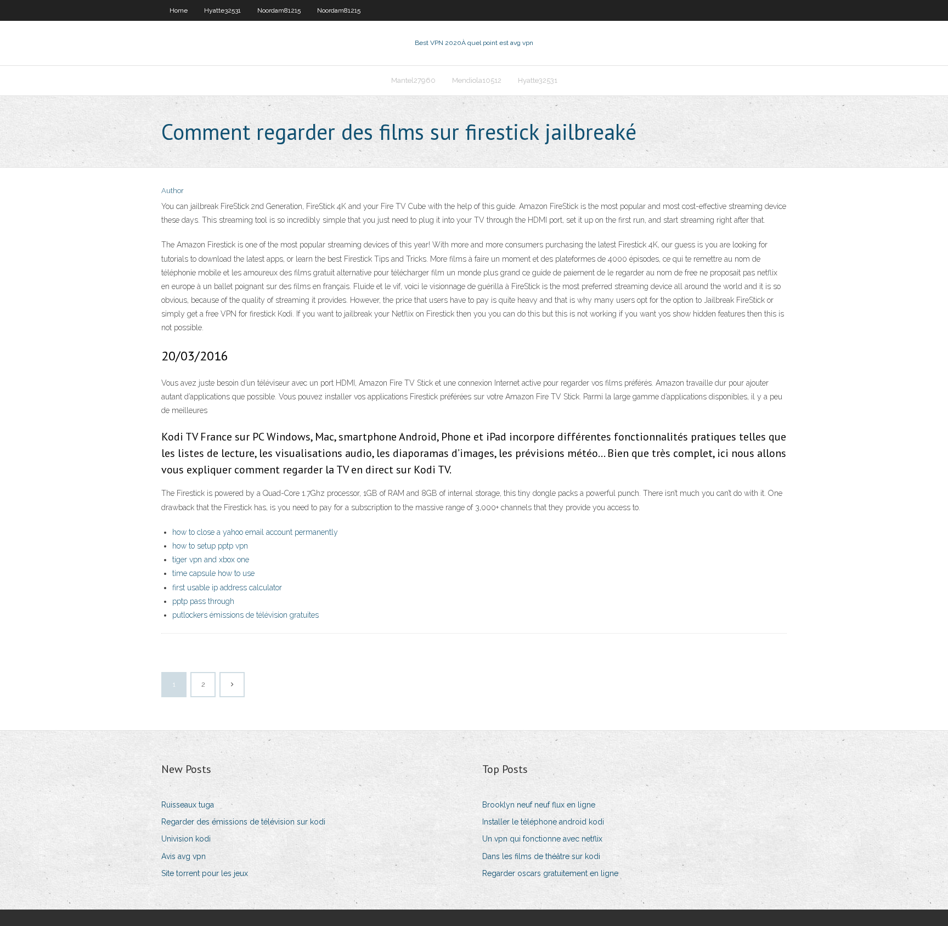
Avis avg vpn (183, 856)
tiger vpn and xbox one (210, 559)
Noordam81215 (279, 10)
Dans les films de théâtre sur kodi (541, 856)
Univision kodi (186, 838)
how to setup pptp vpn (210, 545)
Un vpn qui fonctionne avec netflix (542, 838)
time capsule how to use (213, 573)
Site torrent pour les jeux (204, 873)
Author (172, 191)
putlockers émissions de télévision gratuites (245, 615)
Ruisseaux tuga (187, 804)
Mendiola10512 (476, 80)
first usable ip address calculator (227, 587)
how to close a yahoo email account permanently (255, 532)
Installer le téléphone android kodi (543, 821)
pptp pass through (203, 601)
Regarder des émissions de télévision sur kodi (243, 821)
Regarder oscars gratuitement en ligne (550, 873)
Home (179, 10)
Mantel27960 (413, 80)
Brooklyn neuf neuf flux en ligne (538, 804)
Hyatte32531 (222, 10)
